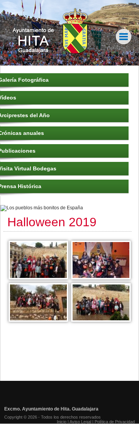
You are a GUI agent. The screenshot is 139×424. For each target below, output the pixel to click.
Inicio (61, 421)
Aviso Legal (80, 421)
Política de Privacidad (115, 421)
